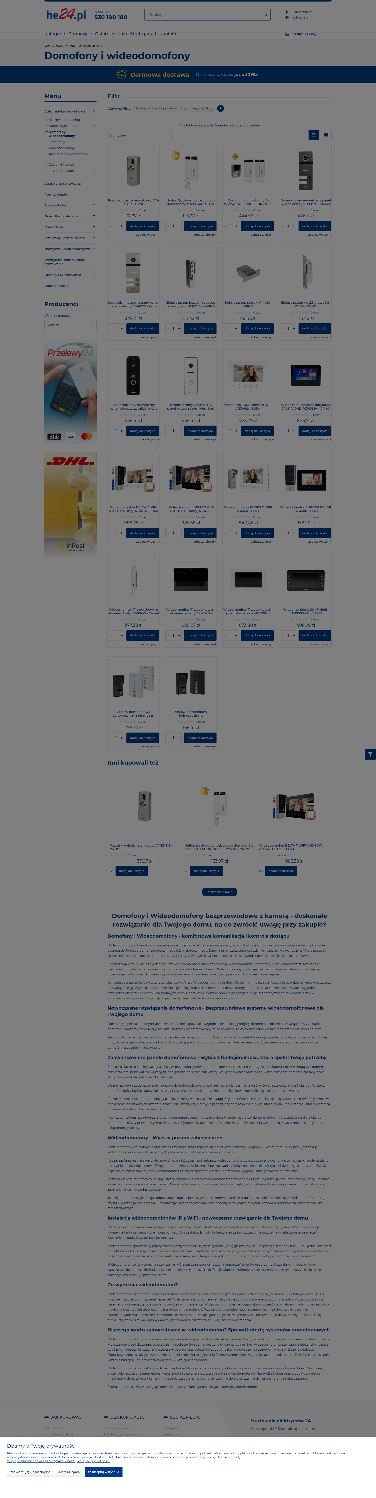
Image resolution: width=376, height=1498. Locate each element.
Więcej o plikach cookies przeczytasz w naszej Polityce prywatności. (58, 1461)
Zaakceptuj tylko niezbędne (30, 1472)
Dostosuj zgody (69, 1472)
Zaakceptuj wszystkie (103, 1472)
